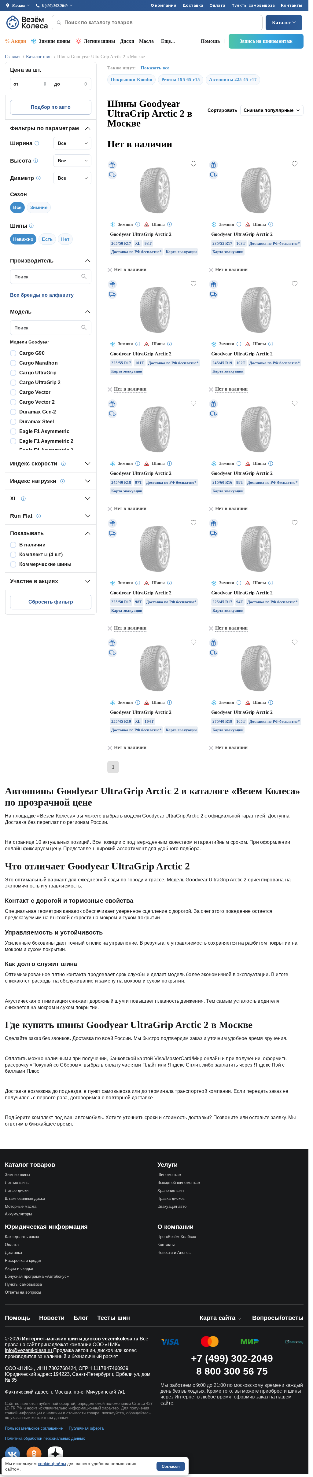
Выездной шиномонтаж (178, 1182)
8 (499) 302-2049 (55, 6)
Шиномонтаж (169, 1174)
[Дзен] (55, 1454)
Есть (47, 239)
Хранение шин (170, 1190)
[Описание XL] (23, 498)
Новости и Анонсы (174, 1252)
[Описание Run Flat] (38, 516)
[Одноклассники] (34, 1454)
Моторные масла (20, 1206)
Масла (146, 41)
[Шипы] (31, 226)
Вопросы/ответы (278, 1317)
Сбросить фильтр (50, 601)
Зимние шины (55, 41)
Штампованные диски (25, 1198)
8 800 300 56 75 (232, 1371)
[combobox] (72, 143)
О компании (163, 5)
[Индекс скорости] (63, 463)
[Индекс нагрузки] (62, 481)
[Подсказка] (138, 224)
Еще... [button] (168, 41)
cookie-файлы (52, 1463)
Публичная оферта (86, 1428)
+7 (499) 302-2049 (232, 1358)
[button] (50, 128)
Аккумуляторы (18, 1214)
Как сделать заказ (22, 1236)
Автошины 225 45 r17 (233, 79)
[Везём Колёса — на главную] (27, 22)
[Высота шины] (35, 161)
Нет (65, 239)
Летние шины (99, 41)
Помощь (210, 41)
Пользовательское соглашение (34, 1428)
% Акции (15, 41)
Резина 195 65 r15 (180, 79)
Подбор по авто (51, 107)
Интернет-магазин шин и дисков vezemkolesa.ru (80, 1338)
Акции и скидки (19, 1268)
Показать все (155, 67)
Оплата (217, 5)
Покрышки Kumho (131, 79)
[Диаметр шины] (38, 178)
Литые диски (16, 1190)
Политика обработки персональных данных (45, 1438)
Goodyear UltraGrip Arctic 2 (140, 234)
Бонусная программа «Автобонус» (37, 1276)
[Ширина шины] (37, 143)
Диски (127, 41)
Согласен (171, 1466)
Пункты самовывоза (253, 5)
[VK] (12, 1454)
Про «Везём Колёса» (176, 1236)
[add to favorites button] (193, 164)
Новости (51, 1317)
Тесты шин (113, 1317)
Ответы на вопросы (23, 1292)
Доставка (192, 5)
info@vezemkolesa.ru (29, 1350)
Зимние (38, 207)
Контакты (291, 5)
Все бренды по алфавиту (42, 295)
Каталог (281, 22)
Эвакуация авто (171, 1206)
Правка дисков (171, 1198)
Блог (81, 1317)
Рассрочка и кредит (23, 1260)
